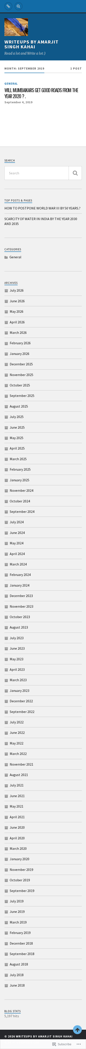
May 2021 (16, 806)
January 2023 (19, 690)
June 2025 (17, 427)
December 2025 (21, 364)
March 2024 (18, 564)
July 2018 (17, 975)
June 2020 (17, 827)
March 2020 (18, 848)
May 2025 (16, 438)
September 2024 (22, 511)
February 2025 (20, 469)
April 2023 (17, 669)
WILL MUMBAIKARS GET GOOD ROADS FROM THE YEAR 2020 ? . (41, 93)
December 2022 (21, 701)
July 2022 (17, 722)
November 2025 (21, 374)
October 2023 (20, 617)
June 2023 (17, 648)
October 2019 (20, 880)
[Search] (18, 6)
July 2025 (17, 416)
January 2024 (19, 585)
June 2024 (17, 532)
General (11, 83)
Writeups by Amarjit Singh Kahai (31, 44)
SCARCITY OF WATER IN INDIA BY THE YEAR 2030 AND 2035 (40, 221)
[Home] (8, 6)
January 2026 (19, 353)
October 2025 (20, 385)
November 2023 (21, 606)
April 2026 (17, 322)
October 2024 (20, 501)
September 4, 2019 (18, 102)
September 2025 (22, 395)
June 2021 (17, 796)
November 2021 (21, 764)
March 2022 (18, 753)
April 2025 (17, 448)
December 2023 (21, 595)
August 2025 (19, 406)
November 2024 (21, 490)
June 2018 (17, 985)
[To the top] (77, 1029)
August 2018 (19, 964)
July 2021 (17, 785)
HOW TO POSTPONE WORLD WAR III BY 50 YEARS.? (42, 208)
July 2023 (17, 638)
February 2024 (20, 574)
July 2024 (17, 522)
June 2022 (17, 732)
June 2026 (17, 301)
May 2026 (16, 311)
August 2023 (19, 627)
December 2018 (21, 943)
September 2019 (22, 890)
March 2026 (18, 332)
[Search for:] (43, 173)
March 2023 (18, 680)
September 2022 (22, 711)
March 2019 (18, 922)
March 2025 (18, 459)
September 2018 (22, 953)
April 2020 (17, 838)
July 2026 (17, 290)
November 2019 (21, 869)
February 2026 (20, 343)
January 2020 (19, 859)
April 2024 (17, 553)
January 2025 (19, 480)
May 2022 (16, 743)
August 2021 (19, 774)
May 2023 (16, 659)
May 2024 (16, 543)
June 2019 (17, 911)
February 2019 (20, 932)
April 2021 (17, 817)
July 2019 (17, 901)
